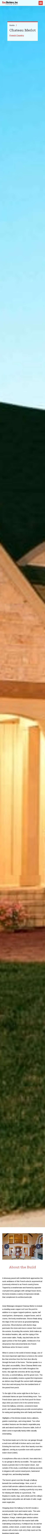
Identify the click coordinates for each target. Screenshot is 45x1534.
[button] (6, 1246)
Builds (12, 25)
